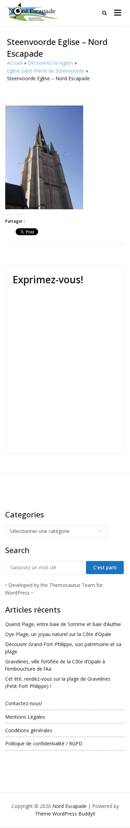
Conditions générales (28, 730)
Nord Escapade (69, 806)
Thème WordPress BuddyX (65, 813)
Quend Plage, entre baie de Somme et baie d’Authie (63, 624)
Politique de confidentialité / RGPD (44, 743)
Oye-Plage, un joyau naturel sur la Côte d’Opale (58, 634)
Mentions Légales (25, 717)
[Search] (104, 13)
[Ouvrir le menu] (118, 12)
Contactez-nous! (23, 703)
